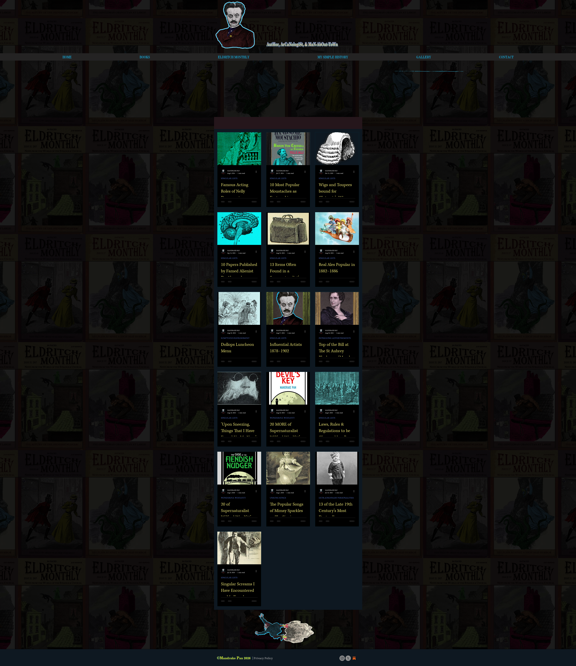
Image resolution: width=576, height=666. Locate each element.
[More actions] (257, 172)
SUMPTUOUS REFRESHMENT (235, 338)
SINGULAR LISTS (229, 178)
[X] (348, 658)
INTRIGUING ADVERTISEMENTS (335, 338)
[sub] (354, 658)
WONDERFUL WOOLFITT (282, 418)
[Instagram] (342, 658)
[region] (280, 627)
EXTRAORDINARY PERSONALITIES (336, 498)
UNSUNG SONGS (278, 498)
